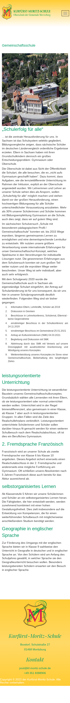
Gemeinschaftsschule (18, 45)
